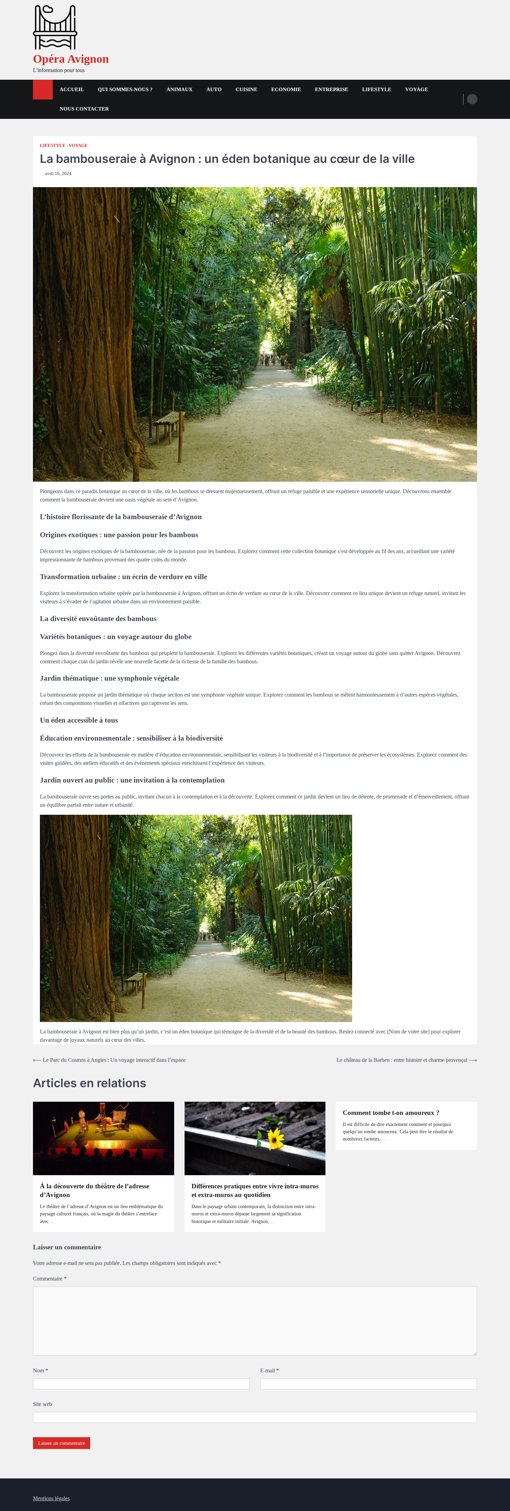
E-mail (269, 1370)
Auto (214, 89)
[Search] (472, 99)
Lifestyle (376, 89)
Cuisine (246, 89)
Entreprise (331, 89)
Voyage (416, 89)
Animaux (180, 89)
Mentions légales (51, 1498)
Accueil (72, 89)
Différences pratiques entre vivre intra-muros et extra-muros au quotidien (255, 1190)
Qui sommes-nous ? (125, 89)
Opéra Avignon (71, 58)
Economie (286, 89)
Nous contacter (84, 109)
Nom (40, 1370)
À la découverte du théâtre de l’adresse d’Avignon (94, 1190)
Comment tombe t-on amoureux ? (391, 1112)
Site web (42, 1404)
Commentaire (50, 1279)
